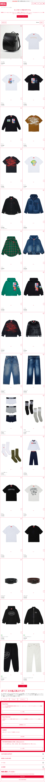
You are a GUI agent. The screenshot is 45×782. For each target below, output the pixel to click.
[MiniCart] (41, 3)
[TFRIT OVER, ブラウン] (34, 124)
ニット (24, 349)
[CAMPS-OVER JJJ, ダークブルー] (34, 206)
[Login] (38, 3)
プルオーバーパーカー (4, 636)
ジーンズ (5, 699)
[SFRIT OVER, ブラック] (11, 329)
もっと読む (22, 711)
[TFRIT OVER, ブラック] (11, 165)
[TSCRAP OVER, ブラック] (34, 534)
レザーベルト (3, 595)
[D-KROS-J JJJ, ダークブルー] (34, 370)
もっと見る (23, 686)
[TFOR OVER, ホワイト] (11, 83)
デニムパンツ (3, 390)
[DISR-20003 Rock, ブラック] (11, 42)
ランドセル (3, 61)
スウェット (3, 349)
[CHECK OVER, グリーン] (11, 247)
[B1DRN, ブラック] (11, 575)
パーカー (24, 267)
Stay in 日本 (22, 776)
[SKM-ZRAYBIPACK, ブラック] (34, 411)
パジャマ (24, 472)
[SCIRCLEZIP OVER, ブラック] (34, 616)
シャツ (2, 267)
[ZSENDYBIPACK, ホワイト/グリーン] (11, 452)
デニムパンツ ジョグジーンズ (28, 677)
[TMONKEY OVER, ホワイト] (34, 165)
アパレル (13, 699)
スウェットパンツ (4, 677)
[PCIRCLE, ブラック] (11, 658)
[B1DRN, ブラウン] (34, 575)
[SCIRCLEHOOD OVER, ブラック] (11, 616)
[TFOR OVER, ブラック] (34, 83)
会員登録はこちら (22, 724)
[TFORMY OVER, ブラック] (11, 124)
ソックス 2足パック (4, 472)
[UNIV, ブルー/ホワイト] (34, 452)
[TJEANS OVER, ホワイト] (34, 42)
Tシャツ (24, 61)
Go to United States (22, 779)
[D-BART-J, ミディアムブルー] (11, 370)
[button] (22, 1)
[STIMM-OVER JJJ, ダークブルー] (34, 247)
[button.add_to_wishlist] (21, 26)
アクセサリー (22, 699)
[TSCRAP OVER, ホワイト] (11, 534)
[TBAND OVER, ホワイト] (34, 493)
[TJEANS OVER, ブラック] (11, 493)
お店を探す (22, 736)
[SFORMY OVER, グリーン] (11, 288)
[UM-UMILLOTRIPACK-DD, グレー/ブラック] (11, 411)
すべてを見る (9, 7)
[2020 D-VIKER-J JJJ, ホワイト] (34, 658)
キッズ (2, 7)
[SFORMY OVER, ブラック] (34, 288)
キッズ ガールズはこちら (22, 16)
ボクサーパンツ (3, 431)
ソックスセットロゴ (26, 431)
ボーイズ (5, 7)
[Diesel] (3, 4)
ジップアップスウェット (27, 636)
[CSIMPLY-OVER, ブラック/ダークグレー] (11, 206)
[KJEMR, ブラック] (34, 329)
